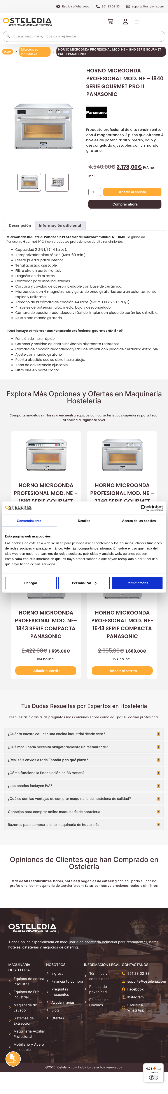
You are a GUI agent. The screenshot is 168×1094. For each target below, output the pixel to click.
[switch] (153, 1077)
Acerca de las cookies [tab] (139, 520)
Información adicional (60, 225)
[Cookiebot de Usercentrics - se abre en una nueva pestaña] (144, 508)
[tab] (20, 225)
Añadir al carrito (132, 192)
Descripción (20, 225)
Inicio (7, 52)
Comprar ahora (125, 204)
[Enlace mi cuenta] (125, 22)
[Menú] (161, 1066)
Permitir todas (137, 583)
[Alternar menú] (137, 22)
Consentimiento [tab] (29, 520)
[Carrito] (110, 21)
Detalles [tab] (84, 520)
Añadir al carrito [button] (47, 671)
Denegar (30, 583)
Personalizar (81, 583)
